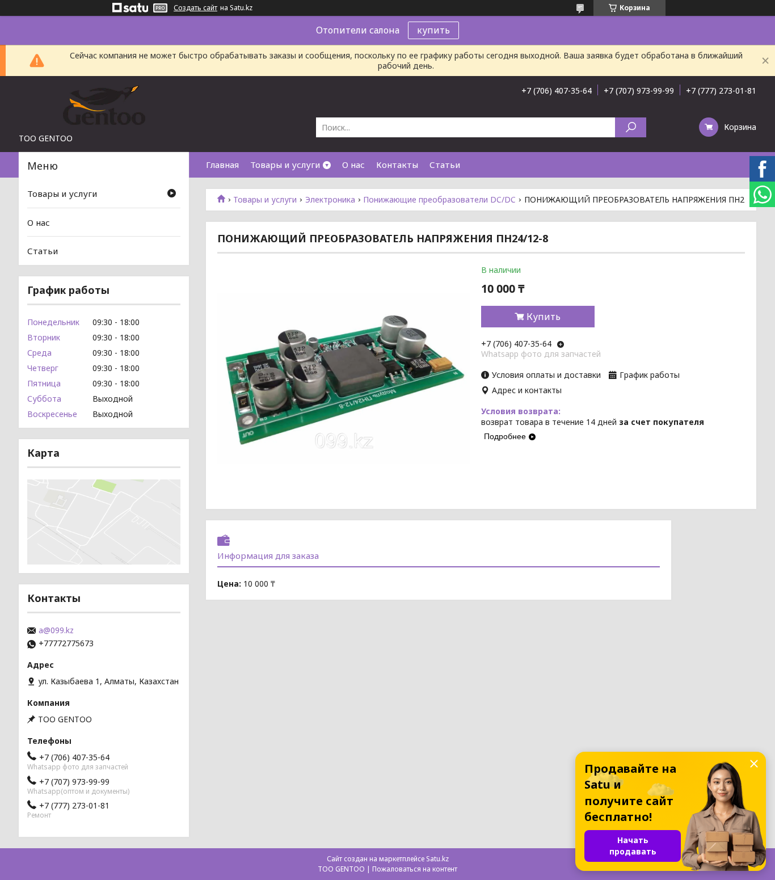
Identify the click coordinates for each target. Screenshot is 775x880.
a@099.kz (56, 630)
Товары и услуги (285, 164)
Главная (222, 164)
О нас (353, 164)
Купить (544, 316)
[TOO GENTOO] (104, 104)
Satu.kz (437, 859)
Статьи (444, 164)
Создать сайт (195, 8)
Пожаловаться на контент (414, 869)
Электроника (330, 200)
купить (433, 30)
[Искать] (630, 127)
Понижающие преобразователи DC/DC (439, 200)
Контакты (397, 164)
